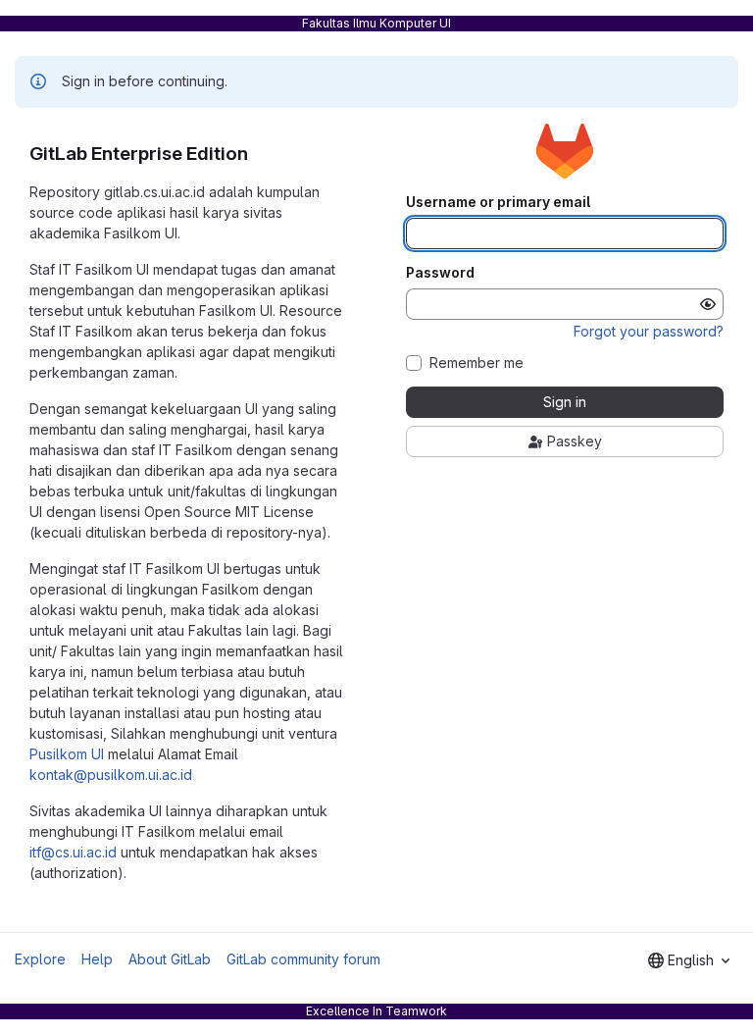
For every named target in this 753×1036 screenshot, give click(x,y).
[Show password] (708, 304)
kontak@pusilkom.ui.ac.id (110, 774)
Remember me (476, 363)
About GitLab (169, 959)
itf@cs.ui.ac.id (73, 852)
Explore (40, 959)
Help (97, 959)
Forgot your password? (649, 331)
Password (440, 273)
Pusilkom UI (66, 754)
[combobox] (688, 960)
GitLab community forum (303, 959)
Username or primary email (498, 202)
